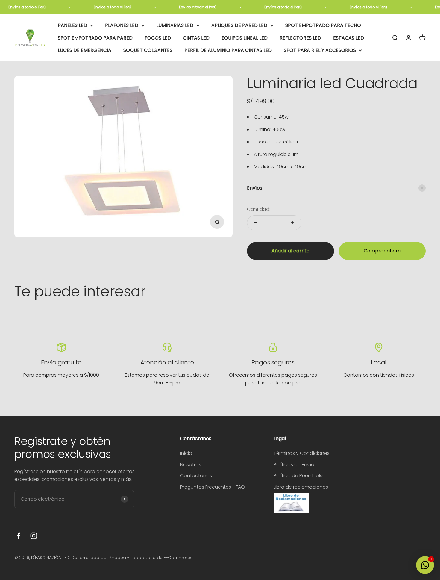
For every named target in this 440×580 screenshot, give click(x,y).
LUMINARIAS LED (174, 25)
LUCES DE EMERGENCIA (84, 50)
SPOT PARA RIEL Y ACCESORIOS (320, 50)
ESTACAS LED (348, 37)
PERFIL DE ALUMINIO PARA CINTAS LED (228, 50)
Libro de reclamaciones (301, 487)
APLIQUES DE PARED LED (239, 25)
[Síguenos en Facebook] (18, 536)
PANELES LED (72, 25)
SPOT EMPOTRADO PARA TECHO (323, 25)
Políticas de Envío (294, 464)
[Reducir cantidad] (256, 223)
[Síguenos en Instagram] (34, 536)
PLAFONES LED (121, 25)
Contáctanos (196, 475)
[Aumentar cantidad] (292, 223)
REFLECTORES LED (300, 37)
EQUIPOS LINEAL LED (244, 37)
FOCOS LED (158, 37)
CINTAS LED (196, 37)
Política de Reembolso (300, 475)
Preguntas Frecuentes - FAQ (212, 487)
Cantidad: (258, 209)
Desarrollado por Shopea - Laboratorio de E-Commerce (132, 558)
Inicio (186, 453)
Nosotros (190, 464)
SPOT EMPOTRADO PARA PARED (95, 37)
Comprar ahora (382, 250)
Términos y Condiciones (302, 453)
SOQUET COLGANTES (147, 50)
